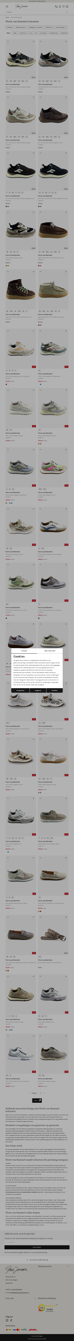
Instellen (54, 690)
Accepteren (20, 690)
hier (40, 680)
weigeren (38, 690)
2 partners (56, 665)
